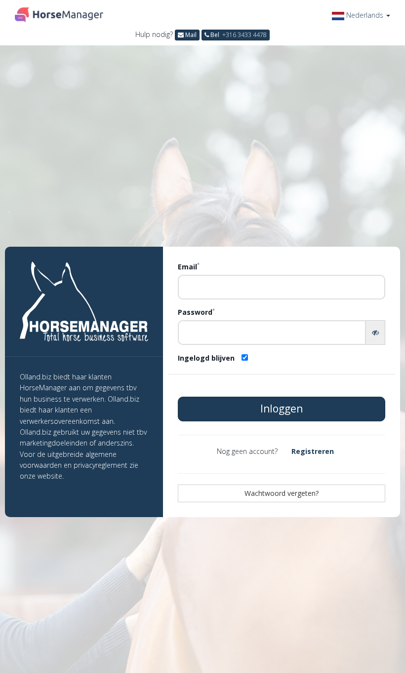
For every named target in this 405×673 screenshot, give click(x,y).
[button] (361, 15)
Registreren (312, 451)
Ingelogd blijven (206, 358)
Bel (238, 35)
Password (196, 312)
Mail (190, 35)
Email (189, 266)
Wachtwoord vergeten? (281, 493)
